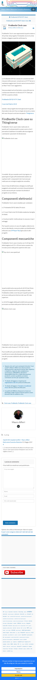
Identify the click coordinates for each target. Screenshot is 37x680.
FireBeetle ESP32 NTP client (19, 17)
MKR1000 (13, 630)
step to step (5, 648)
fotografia (28, 623)
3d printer (15, 611)
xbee (12, 651)
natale (19, 632)
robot (11, 644)
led (28, 628)
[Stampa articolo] (33, 28)
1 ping (6, 435)
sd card (23, 644)
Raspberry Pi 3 (28, 641)
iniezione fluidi (23, 625)
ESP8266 (19, 623)
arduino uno (16, 614)
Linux (4, 630)
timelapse (16, 648)
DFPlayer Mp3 (16, 230)
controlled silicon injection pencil (20, 618)
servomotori (31, 644)
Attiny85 (29, 614)
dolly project (10, 623)
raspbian (4, 644)
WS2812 (4, 651)
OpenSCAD (24, 634)
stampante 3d (25, 646)
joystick (29, 625)
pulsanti (25, 639)
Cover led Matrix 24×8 (9, 104)
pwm (11, 641)
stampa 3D (19, 646)
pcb (3, 637)
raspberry (15, 641)
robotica (15, 644)
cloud (8, 616)
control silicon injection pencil (18, 621)
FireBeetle (14, 403)
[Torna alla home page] (18, 3)
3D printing (20, 611)
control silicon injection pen (7, 621)
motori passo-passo (26, 630)
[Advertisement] (15, 549)
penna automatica (8, 637)
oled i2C (16, 634)
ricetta (8, 644)
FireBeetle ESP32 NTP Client (11, 99)
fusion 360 (5, 625)
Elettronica (20, 27)
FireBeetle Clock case (24, 403)
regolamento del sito (11, 382)
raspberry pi (21, 641)
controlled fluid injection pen (15, 616)
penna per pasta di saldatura (24, 637)
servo (26, 644)
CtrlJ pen (26, 621)
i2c (19, 625)
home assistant (15, 625)
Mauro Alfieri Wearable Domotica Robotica (15, 9)
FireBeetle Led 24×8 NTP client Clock (17, 21)
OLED (32, 632)
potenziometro (16, 639)
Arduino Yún (22, 614)
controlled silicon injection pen (8, 618)
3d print (6, 611)
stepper (30, 646)
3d (3, 611)
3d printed (10, 611)
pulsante (21, 639)
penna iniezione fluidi (15, 637)
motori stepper (6, 632)
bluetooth (5, 616)
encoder (15, 623)
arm (25, 614)
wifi (31, 648)
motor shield (12, 632)
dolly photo (5, 623)
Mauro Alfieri (13, 27)
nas (16, 632)
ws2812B (8, 651)
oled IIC (19, 634)
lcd (21, 627)
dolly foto (30, 621)
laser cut (18, 627)
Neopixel (22, 632)
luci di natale (8, 630)
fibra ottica (24, 623)
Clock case (7, 403)
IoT (27, 625)
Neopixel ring (28, 632)
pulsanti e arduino (6, 641)
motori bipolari (18, 630)
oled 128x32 (5, 634)
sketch (4, 646)
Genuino (10, 625)
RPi (18, 644)
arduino (29, 611)
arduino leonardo (11, 614)
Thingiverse (30, 113)
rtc (20, 644)
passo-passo (29, 634)
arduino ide (5, 614)
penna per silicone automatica (8, 639)
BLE (32, 614)
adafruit (25, 611)
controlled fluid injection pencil (26, 616)
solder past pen (13, 646)
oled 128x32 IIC (11, 634)
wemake (24, 648)
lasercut (14, 627)
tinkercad (20, 648)
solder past (8, 646)
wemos (28, 648)
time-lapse (11, 648)
